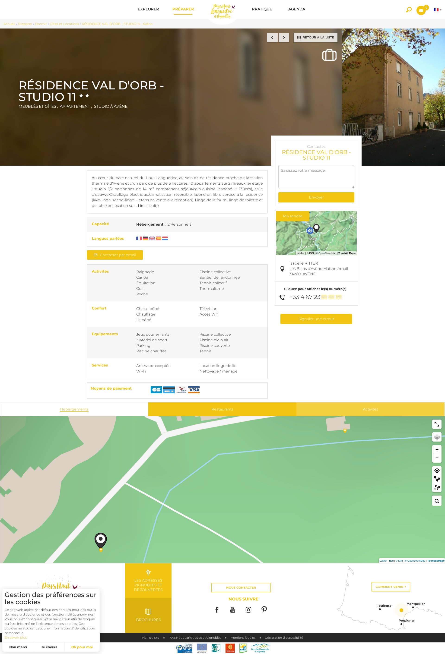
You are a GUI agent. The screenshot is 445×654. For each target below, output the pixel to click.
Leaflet (383, 560)
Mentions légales (242, 637)
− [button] (437, 458)
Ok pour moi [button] (82, 647)
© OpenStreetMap (415, 560)
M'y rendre (292, 216)
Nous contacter (241, 587)
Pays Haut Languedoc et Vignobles (194, 637)
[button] (148, 9)
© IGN (399, 560)
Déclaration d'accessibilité (284, 637)
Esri (391, 560)
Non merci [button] (18, 647)
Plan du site (150, 637)
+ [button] (437, 449)
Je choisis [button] (49, 647)
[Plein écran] (437, 424)
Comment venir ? (391, 586)
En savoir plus (16, 637)
